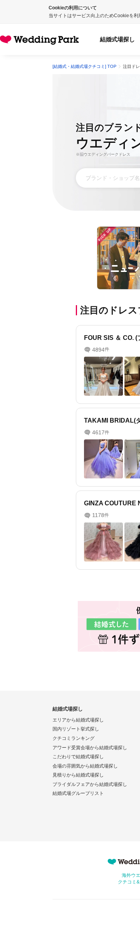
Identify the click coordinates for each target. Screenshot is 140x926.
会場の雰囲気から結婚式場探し (85, 766)
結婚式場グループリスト (78, 793)
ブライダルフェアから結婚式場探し (89, 784)
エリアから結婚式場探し (78, 720)
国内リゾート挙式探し (75, 729)
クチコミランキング (73, 738)
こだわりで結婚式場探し (78, 756)
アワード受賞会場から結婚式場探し (89, 747)
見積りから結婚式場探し (78, 775)
